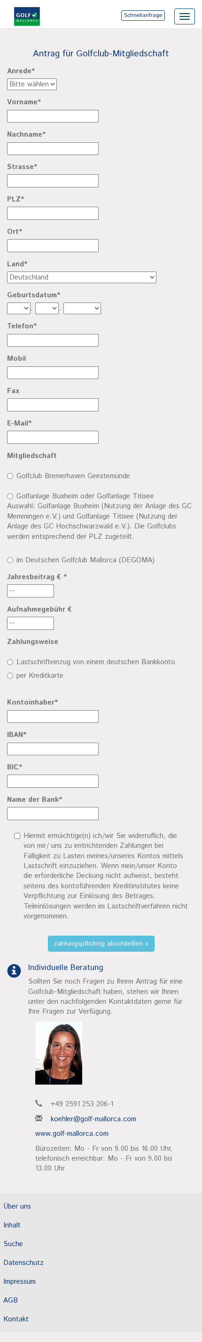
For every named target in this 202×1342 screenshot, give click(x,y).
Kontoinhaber (32, 702)
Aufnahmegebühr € (39, 609)
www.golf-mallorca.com (72, 1134)
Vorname (24, 102)
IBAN (16, 735)
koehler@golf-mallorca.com (93, 1119)
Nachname (26, 135)
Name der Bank (34, 800)
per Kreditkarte (39, 676)
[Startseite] (21, 11)
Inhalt (12, 1225)
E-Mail (19, 423)
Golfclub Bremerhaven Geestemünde (73, 476)
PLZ (15, 199)
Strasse (22, 167)
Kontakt (16, 1319)
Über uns (17, 1206)
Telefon (22, 326)
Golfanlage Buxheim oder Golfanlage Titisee (85, 496)
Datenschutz (23, 1263)
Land (17, 264)
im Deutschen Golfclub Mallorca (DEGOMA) (85, 560)
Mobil (16, 359)
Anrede (21, 71)
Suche (13, 1244)
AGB (10, 1300)
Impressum (19, 1282)
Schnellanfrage (143, 15)
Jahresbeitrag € (37, 577)
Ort (14, 232)
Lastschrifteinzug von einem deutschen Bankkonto (95, 662)
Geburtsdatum (33, 295)
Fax (13, 391)
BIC (14, 767)
